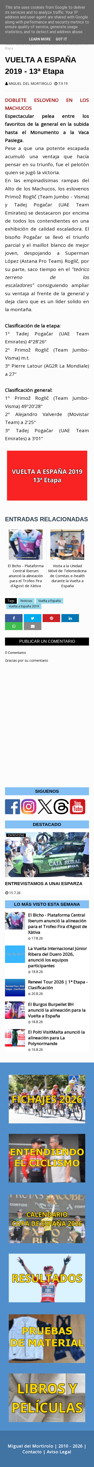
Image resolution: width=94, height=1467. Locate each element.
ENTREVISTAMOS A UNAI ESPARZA (43, 883)
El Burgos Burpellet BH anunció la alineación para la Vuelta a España (57, 1010)
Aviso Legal (59, 1452)
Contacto (32, 1452)
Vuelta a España (49, 601)
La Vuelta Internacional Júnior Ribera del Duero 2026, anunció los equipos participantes (57, 956)
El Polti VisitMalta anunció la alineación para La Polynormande (56, 1037)
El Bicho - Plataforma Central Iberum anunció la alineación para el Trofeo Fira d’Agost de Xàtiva (57, 923)
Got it (61, 39)
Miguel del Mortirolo (30, 83)
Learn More (40, 39)
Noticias (26, 601)
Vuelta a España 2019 (24, 606)
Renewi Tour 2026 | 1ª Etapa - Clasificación (58, 984)
